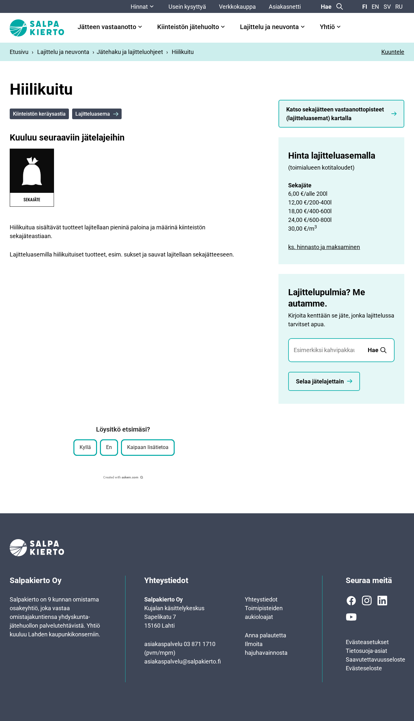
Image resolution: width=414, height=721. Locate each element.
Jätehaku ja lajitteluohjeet (130, 51)
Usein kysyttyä (187, 6)
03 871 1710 (199, 644)
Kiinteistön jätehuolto (188, 27)
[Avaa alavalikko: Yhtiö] (339, 27)
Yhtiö (327, 27)
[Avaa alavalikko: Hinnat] (152, 6)
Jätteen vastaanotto (107, 27)
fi (364, 6)
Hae (326, 6)
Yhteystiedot (261, 599)
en (375, 6)
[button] (85, 447)
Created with (120, 477)
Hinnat (139, 6)
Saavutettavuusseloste (375, 659)
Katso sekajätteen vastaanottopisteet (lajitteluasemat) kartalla (335, 113)
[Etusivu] (37, 28)
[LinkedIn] (382, 600)
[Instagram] (366, 600)
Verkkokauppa (237, 6)
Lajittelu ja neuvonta (269, 27)
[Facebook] (351, 600)
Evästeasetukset (367, 642)
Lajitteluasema (92, 114)
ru (399, 6)
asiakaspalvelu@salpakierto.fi (182, 661)
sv (387, 6)
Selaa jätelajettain (320, 381)
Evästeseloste (364, 668)
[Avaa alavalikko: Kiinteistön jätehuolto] (223, 27)
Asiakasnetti (285, 6)
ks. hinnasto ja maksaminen (324, 247)
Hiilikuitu (183, 51)
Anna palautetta (265, 635)
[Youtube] (351, 616)
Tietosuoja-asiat (366, 650)
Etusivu (19, 51)
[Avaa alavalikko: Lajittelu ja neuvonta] (303, 27)
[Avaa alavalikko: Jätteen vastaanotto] (140, 27)
